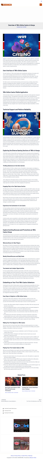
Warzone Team (33, 457)
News (6, 392)
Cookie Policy (24, 455)
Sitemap (30, 455)
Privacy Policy (17, 455)
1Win (4, 58)
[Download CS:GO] (7, 411)
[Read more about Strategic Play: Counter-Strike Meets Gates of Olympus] (30, 381)
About (12, 455)
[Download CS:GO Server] (8, 413)
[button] (41, 1)
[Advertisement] (21, 14)
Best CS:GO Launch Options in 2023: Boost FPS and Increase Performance (12, 389)
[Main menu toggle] (41, 4)
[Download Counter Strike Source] (9, 408)
